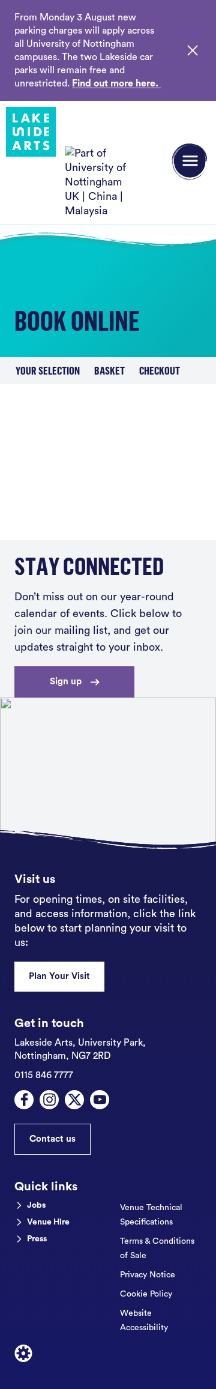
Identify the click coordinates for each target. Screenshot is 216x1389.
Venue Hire (48, 1222)
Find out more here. (116, 83)
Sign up (66, 681)
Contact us (52, 1138)
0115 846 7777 (43, 1075)
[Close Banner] (193, 50)
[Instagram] (49, 1099)
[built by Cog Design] (23, 1354)
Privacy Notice (147, 1275)
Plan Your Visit (59, 976)
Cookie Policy (146, 1294)
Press (37, 1239)
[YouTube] (99, 1099)
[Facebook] (24, 1099)
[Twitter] (74, 1099)
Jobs (36, 1205)
